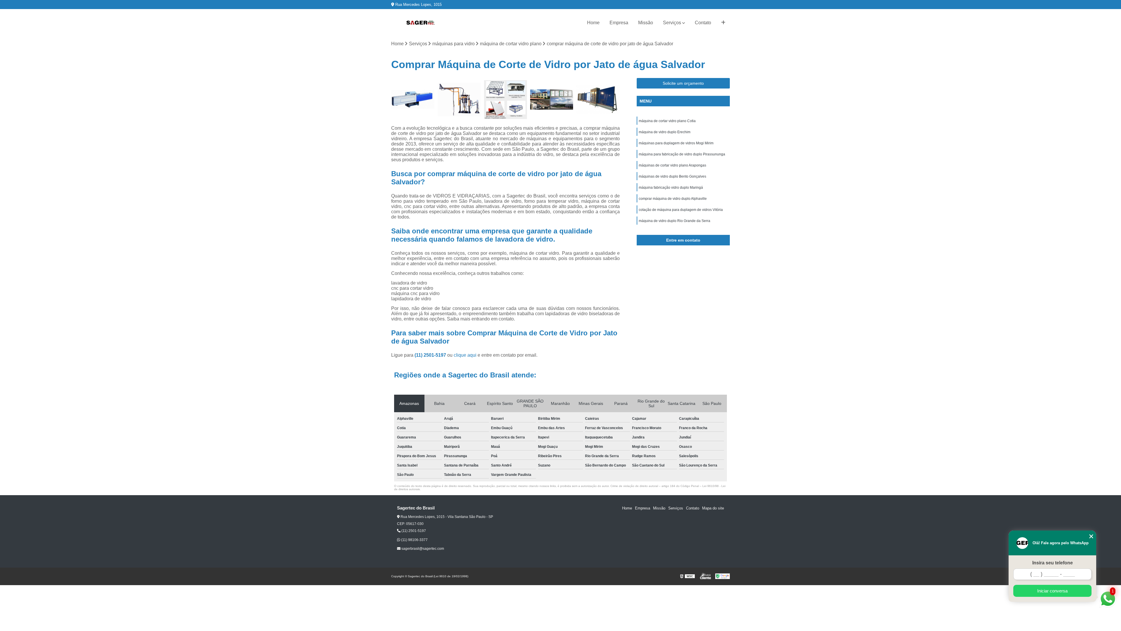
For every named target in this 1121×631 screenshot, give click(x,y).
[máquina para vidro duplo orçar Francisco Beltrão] (413, 100)
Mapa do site (713, 508)
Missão (645, 22)
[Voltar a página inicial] (420, 22)
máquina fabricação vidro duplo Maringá (671, 188)
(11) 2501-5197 (431, 355)
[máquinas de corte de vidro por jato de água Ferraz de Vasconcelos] (552, 100)
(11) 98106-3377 (414, 540)
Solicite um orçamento (683, 83)
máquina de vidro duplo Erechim (664, 132)
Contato (703, 22)
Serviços (672, 22)
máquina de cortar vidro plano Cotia (667, 121)
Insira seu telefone (1052, 562)
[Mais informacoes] (723, 23)
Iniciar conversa (1052, 590)
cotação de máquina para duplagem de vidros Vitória (681, 210)
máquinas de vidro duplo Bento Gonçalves (672, 176)
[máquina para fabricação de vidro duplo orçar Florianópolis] (459, 100)
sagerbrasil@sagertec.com (422, 549)
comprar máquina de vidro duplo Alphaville (673, 199)
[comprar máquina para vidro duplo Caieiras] (598, 100)
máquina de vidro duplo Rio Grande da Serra (674, 221)
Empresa (619, 22)
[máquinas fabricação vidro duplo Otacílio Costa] (505, 100)
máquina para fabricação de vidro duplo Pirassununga (682, 154)
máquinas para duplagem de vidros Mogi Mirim (676, 143)
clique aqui (465, 355)
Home (593, 22)
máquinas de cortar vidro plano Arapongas (672, 165)
